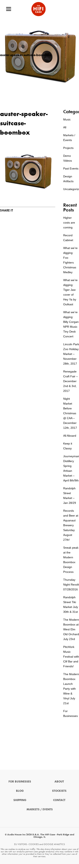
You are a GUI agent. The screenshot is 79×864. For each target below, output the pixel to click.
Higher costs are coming (69, 222)
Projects (68, 148)
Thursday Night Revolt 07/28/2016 (71, 584)
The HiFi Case (38, 9)
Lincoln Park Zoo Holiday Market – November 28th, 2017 (71, 354)
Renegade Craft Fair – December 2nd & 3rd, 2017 (70, 381)
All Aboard (69, 435)
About (59, 781)
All (64, 127)
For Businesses (20, 781)
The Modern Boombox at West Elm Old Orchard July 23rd (71, 629)
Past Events (70, 168)
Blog (20, 791)
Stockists (59, 791)
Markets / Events (40, 809)
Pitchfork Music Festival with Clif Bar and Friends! (71, 656)
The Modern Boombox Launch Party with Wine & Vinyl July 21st (71, 689)
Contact (59, 800)
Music (67, 119)
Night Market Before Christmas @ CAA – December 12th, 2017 (70, 413)
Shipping (19, 800)
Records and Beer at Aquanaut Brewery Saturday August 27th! (70, 525)
